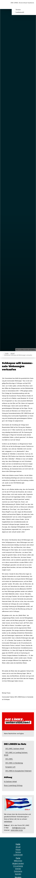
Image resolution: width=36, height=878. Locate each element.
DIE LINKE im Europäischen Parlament (18, 771)
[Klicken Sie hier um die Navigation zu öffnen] (33, 6)
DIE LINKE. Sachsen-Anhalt (14, 749)
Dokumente (18, 871)
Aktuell (12, 353)
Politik (6, 353)
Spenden (18, 874)
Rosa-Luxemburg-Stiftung (13, 785)
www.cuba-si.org (16, 830)
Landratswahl (20, 12)
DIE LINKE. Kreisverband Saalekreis (22, 3)
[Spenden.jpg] (18, 721)
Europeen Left (10, 767)
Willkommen (18, 861)
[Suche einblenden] (27, 6)
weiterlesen (8, 821)
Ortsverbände (18, 866)
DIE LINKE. (9, 759)
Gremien (18, 869)
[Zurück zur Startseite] (2, 353)
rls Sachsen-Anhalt (10, 781)
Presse (18, 849)
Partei (18, 858)
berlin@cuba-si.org (18, 828)
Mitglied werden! (18, 863)
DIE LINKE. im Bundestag (14, 763)
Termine (18, 9)
